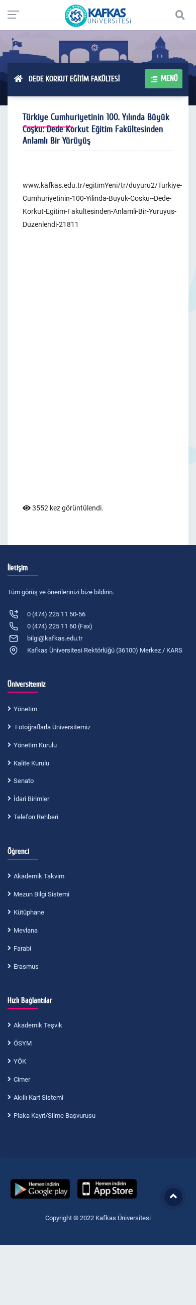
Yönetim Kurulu (35, 745)
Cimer (22, 1079)
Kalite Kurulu (31, 763)
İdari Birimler (31, 799)
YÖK (20, 1061)
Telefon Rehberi (36, 817)
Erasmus (26, 966)
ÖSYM (23, 1043)
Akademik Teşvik (38, 1025)
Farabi (22, 948)
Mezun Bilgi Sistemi (41, 894)
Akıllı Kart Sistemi (38, 1097)
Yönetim (25, 709)
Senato (24, 781)
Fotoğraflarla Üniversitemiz (52, 727)
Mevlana (26, 930)
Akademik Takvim (39, 876)
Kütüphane (29, 912)
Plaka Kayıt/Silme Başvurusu (54, 1115)
